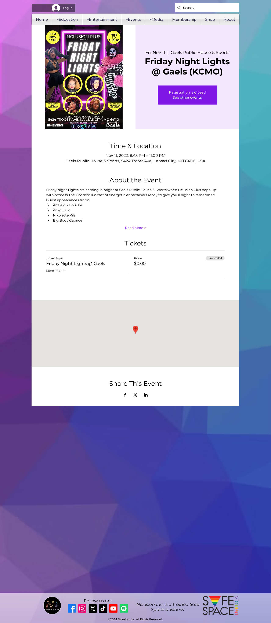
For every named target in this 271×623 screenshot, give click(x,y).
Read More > (135, 228)
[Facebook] (72, 608)
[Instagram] (82, 608)
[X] (92, 608)
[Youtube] (113, 608)
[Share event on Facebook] (125, 395)
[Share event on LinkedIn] (146, 395)
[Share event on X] (135, 395)
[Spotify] (124, 608)
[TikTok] (103, 608)
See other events (187, 97)
